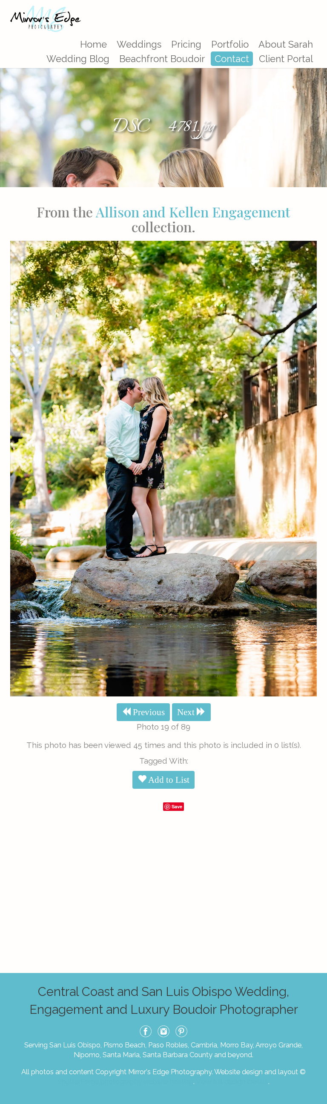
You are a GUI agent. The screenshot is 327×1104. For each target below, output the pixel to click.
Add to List (167, 780)
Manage (315, 4)
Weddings (139, 44)
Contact (232, 58)
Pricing (186, 44)
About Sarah (285, 44)
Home (93, 44)
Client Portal (286, 58)
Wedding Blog (77, 58)
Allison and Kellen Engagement (193, 212)
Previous (148, 712)
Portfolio (230, 44)
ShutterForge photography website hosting (125, 1081)
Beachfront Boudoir (162, 58)
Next (187, 712)
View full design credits (232, 1081)
